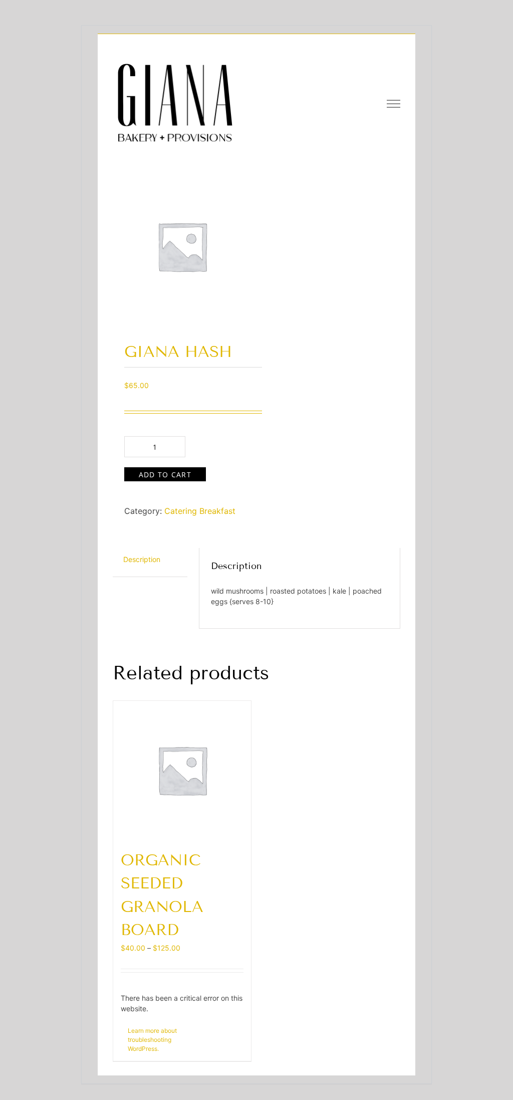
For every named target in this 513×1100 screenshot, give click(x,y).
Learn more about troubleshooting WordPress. (152, 1039)
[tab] (142, 560)
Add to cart (165, 474)
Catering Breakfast (199, 511)
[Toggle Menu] (394, 104)
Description (141, 559)
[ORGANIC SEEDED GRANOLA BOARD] (182, 770)
